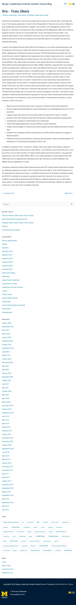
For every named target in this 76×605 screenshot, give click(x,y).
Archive (5, 15)
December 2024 (7, 341)
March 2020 (6, 402)
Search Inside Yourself (10, 298)
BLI (38, 522)
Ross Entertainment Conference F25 (14, 219)
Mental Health (66, 536)
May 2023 (5, 366)
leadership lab (53, 536)
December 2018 (7, 438)
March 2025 (6, 334)
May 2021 (5, 388)
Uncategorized (7, 312)
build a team (55, 522)
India (14, 536)
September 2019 (8, 413)
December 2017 (7, 467)
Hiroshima (6, 536)
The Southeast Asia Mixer (11, 230)
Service (33, 546)
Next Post (69, 193)
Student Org (23, 550)
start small (6, 550)
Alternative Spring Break (11, 522)
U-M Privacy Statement (18, 591)
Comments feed (7, 569)
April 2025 (5, 330)
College (5, 527)
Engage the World (8, 531)
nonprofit (23, 541)
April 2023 (5, 370)
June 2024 (5, 352)
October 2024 (6, 345)
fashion (29, 531)
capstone (65, 522)
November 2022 (7, 377)
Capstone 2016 (7, 251)
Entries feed (6, 566)
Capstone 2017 (7, 255)
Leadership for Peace (9, 284)
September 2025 (8, 327)
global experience (40, 531)
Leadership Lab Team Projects (12, 287)
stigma (15, 550)
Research (24, 546)
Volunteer (58, 550)
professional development (11, 546)
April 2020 (5, 398)
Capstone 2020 (7, 266)
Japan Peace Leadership (10, 280)
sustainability (47, 550)
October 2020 (6, 391)
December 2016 (7, 485)
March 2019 (6, 427)
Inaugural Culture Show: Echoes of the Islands (18, 223)
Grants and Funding (8, 273)
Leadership (40, 536)
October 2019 (6, 409)
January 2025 (6, 337)
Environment (20, 531)
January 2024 (6, 359)
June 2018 (5, 452)
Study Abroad (35, 550)
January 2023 (6, 373)
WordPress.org (7, 573)
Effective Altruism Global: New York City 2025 (17, 215)
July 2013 (5, 510)
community (15, 527)
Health (51, 531)
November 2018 (7, 441)
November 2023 (7, 362)
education (59, 527)
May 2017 (5, 474)
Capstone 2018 (7, 258)
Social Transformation (59, 546)
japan (30, 536)
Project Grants (7, 294)
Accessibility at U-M (17, 594)
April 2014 (5, 506)
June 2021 (5, 384)
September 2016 (8, 488)
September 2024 (8, 348)
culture (35, 527)
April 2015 (5, 499)
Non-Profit (14, 541)
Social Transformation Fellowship (13, 305)
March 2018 (6, 459)
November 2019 (7, 406)
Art (23, 522)
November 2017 (7, 470)
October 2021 (6, 380)
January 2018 (6, 463)
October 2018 (6, 445)
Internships (13, 15)
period (56, 541)
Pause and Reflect (35, 541)
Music (5, 541)
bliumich (45, 522)
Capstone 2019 (7, 262)
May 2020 (5, 395)
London (4, 291)
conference (26, 527)
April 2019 (5, 424)
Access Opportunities (9, 241)
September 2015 (8, 495)
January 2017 (6, 481)
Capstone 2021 (7, 269)
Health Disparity (61, 531)
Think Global (21, 15)
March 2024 (6, 355)
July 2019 (5, 416)
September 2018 (8, 449)
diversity (50, 527)
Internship (22, 536)
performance (47, 541)
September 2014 (8, 502)
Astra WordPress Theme (64, 584)
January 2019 (6, 434)
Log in (4, 562)
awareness (30, 522)
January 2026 (6, 323)
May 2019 (5, 420)
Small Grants (6, 302)
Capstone (5, 248)
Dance (43, 527)
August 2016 (6, 492)
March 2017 (6, 477)
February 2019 (7, 431)
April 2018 (5, 456)
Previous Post (8, 193)
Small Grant (43, 546)
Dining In (5, 226)
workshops (68, 550)
